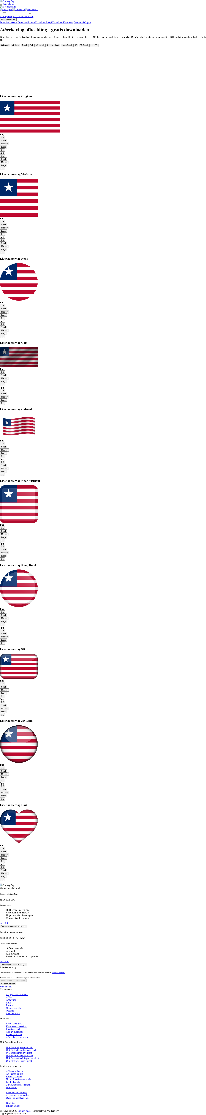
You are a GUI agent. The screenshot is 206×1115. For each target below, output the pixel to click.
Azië (8, 1002)
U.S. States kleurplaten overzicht (21, 1050)
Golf (31, 45)
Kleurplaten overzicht (16, 1026)
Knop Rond (67, 45)
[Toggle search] (1, 4)
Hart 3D (94, 45)
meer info (4, 923)
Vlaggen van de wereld (17, 994)
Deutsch (34, 9)
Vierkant (15, 45)
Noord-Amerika (13, 1008)
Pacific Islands (13, 1082)
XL (2, 150)
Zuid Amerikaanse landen (18, 1084)
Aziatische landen (14, 1074)
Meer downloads (8, 19)
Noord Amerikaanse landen (19, 1079)
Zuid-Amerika (13, 1013)
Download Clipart (82, 22)
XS (2, 137)
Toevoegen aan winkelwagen (13, 926)
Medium (4, 144)
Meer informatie (58, 973)
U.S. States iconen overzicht (19, 1055)
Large (3, 147)
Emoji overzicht (13, 1029)
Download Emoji (43, 22)
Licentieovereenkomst (16, 1092)
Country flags (23, 1111)
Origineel (5, 45)
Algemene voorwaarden (17, 1095)
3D (76, 45)
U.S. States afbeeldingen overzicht (22, 1058)
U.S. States (11, 1087)
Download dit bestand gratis (13, 980)
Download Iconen (26, 22)
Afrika (9, 997)
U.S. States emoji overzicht (19, 1053)
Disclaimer (11, 1103)
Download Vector (8, 22)
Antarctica (11, 1000)
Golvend (40, 45)
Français (20, 9)
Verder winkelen (8, 984)
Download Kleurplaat (62, 22)
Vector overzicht (14, 1023)
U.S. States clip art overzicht (19, 1047)
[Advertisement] (103, 69)
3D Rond (84, 45)
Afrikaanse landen (14, 1071)
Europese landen (14, 1076)
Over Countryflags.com (17, 1098)
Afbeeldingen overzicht (17, 1037)
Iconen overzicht (14, 1034)
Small (3, 140)
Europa (9, 1005)
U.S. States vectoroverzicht (19, 1061)
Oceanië (10, 1010)
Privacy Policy (13, 1105)
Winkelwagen (6, 986)
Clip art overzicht (14, 1031)
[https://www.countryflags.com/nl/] (7, 1)
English (9, 9)
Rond (24, 45)
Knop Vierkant (53, 45)
